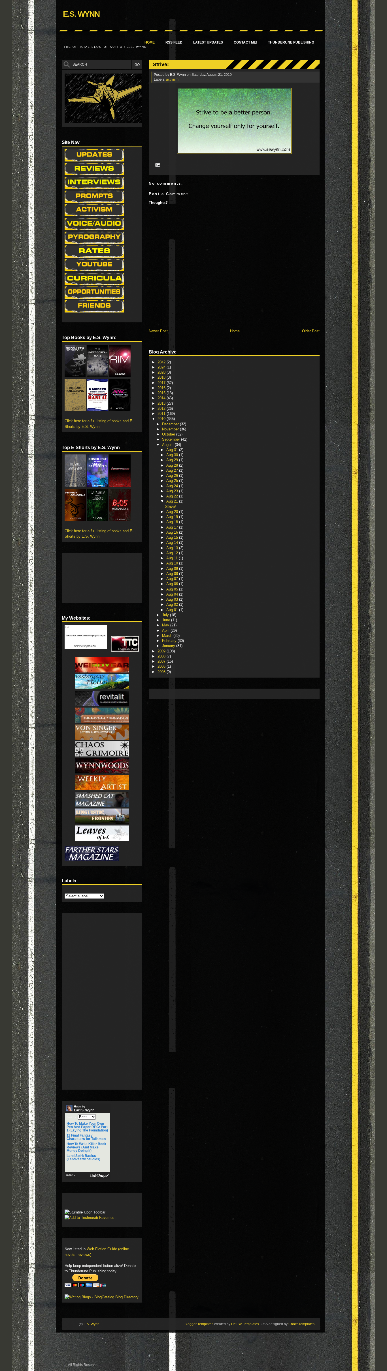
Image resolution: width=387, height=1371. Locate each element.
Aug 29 (172, 460)
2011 (162, 413)
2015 (162, 393)
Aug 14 (172, 542)
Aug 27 (172, 470)
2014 (162, 398)
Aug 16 (172, 532)
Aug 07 (172, 579)
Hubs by (84, 1108)
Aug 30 (172, 455)
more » (70, 1175)
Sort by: (72, 1117)
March (167, 635)
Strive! (161, 64)
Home (149, 42)
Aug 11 (172, 558)
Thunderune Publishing (291, 42)
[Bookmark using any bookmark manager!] (82, 1203)
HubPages (99, 1176)
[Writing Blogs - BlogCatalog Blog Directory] (102, 1297)
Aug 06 (172, 584)
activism (172, 79)
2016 (162, 388)
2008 (162, 656)
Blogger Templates (198, 1324)
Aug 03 (172, 599)
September (171, 439)
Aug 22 (172, 496)
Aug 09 (172, 568)
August (168, 445)
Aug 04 (172, 594)
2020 (162, 372)
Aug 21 (172, 501)
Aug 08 (172, 574)
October (169, 434)
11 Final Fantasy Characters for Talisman (86, 1137)
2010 (162, 419)
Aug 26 (172, 475)
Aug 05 (172, 589)
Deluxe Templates (245, 1324)
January (169, 646)
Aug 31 (172, 450)
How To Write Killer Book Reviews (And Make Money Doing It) (86, 1147)
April (166, 630)
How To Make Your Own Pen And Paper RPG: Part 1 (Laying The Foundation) (87, 1127)
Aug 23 (172, 491)
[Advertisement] (255, 693)
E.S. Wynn (81, 14)
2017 (162, 383)
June (166, 620)
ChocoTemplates (301, 1324)
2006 (162, 666)
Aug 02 (172, 604)
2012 (162, 408)
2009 (162, 651)
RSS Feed (173, 42)
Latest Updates (208, 42)
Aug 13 (172, 548)
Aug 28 (172, 465)
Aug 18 (172, 522)
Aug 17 (172, 527)
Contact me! (245, 42)
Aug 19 (172, 517)
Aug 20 (172, 512)
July (166, 615)
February (170, 641)
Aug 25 (172, 480)
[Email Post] (157, 165)
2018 (162, 377)
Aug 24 (172, 486)
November (171, 429)
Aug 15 (172, 537)
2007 (162, 661)
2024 (162, 367)
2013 (162, 403)
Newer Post (158, 331)
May (166, 625)
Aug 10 (172, 563)
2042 (162, 362)
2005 (162, 672)
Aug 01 (172, 610)
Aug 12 (172, 553)
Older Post (311, 331)
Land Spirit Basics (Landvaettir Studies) (83, 1157)
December (171, 424)
